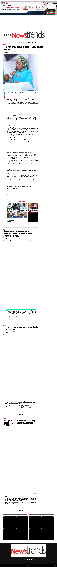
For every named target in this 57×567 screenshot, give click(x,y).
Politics (20, 42)
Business (24, 42)
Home (17, 42)
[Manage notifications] (55, 565)
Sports (32, 42)
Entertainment (28, 42)
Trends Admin (7, 52)
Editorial (36, 42)
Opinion (39, 42)
